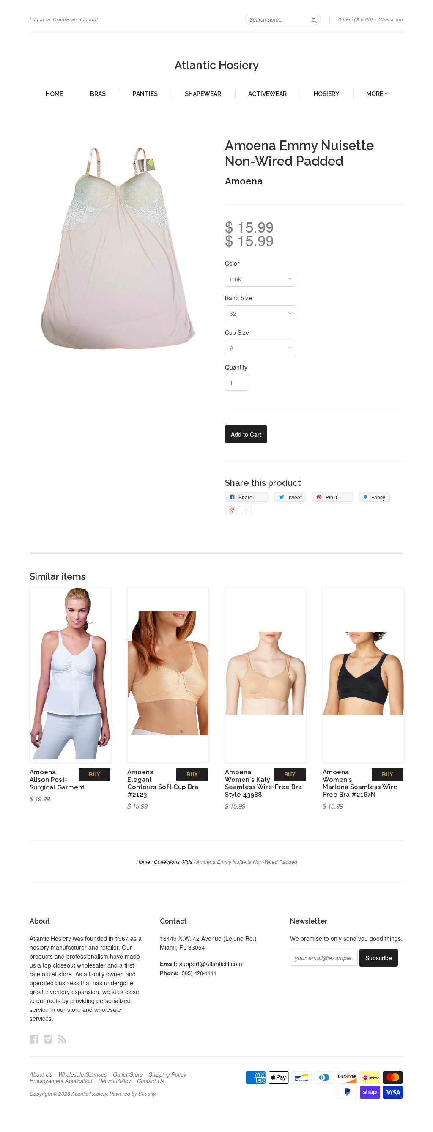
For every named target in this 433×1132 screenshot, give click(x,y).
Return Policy (114, 1081)
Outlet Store (128, 1074)
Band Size (238, 297)
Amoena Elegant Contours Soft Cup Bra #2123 (162, 783)
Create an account (75, 19)
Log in (37, 19)
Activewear (267, 93)
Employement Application (61, 1081)
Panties (145, 93)
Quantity (236, 367)
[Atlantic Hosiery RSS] (62, 1039)
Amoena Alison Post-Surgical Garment (57, 779)
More (375, 93)
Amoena (244, 180)
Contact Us (150, 1081)
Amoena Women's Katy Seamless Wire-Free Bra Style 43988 (263, 783)
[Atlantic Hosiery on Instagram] (48, 1039)
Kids (187, 861)
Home (54, 93)
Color (232, 263)
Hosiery (326, 93)
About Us (41, 1074)
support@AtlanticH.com (210, 963)
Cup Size (237, 332)
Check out (390, 19)
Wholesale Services (82, 1074)
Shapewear (203, 93)
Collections (167, 861)
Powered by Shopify (132, 1093)
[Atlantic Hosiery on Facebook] (34, 1039)
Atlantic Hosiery (217, 65)
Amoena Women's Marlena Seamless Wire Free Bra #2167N (360, 783)
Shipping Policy (167, 1074)
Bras (98, 93)
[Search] (314, 19)
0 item (355, 19)
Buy (94, 774)
